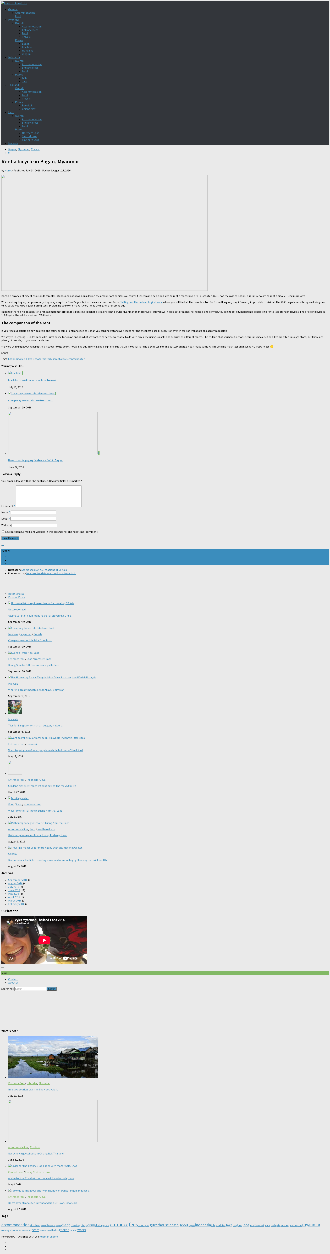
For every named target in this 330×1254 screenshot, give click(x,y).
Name (5, 512)
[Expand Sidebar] (2, 545)
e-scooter (36, 359)
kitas (223, 1225)
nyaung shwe (8, 1230)
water (81, 1230)
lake (229, 1225)
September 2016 (18, 880)
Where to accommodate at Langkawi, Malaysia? (36, 689)
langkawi (237, 1225)
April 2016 (14, 897)
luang (268, 1225)
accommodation (15, 1224)
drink (91, 1225)
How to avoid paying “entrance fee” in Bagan (35, 460)
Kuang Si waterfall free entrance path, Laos (33, 665)
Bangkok (27, 105)
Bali (24, 78)
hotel (184, 1225)
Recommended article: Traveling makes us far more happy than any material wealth (57, 860)
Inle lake (27, 47)
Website (6, 525)
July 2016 (13, 886)
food (141, 1225)
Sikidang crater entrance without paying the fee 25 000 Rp (42, 786)
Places (19, 40)
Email (5, 518)
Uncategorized (17, 609)
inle (213, 1225)
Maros (8, 170)
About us (13, 982)
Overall (19, 23)
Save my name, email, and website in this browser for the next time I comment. (51, 531)
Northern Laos (30, 133)
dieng (84, 1225)
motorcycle (62, 359)
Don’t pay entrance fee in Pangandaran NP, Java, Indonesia (42, 1203)
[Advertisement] (165, 583)
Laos (11, 112)
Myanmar (13, 19)
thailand (55, 1230)
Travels (26, 36)
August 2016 (15, 883)
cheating (75, 1225)
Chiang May (28, 109)
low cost (259, 1225)
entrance (119, 1224)
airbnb (33, 1225)
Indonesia (14, 57)
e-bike (27, 359)
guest (147, 1225)
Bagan (26, 43)
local (252, 1225)
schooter (79, 359)
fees (133, 1224)
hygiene (192, 1225)
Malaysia (13, 143)
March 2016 (14, 900)
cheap (65, 1225)
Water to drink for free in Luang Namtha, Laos (35, 810)
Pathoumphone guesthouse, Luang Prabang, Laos (37, 835)
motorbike (48, 359)
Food (18, 16)
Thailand (13, 84)
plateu (18, 1230)
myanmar (311, 1224)
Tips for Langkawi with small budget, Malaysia (35, 725)
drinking (99, 1225)
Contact (13, 979)
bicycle (19, 359)
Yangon (26, 54)
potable (25, 1230)
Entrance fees (30, 30)
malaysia (275, 1225)
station (48, 1230)
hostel (174, 1224)
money (284, 1225)
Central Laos (29, 136)
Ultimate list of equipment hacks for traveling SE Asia (40, 615)
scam (35, 1230)
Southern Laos (30, 139)
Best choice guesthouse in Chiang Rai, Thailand (36, 1153)
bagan (11, 359)
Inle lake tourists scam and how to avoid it (34, 380)
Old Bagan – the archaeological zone (141, 302)
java (218, 1225)
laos (246, 1224)
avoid (44, 1225)
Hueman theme (48, 1236)
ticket (64, 1230)
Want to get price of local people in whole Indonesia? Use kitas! (45, 750)
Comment (8, 506)
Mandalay (27, 50)
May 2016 (13, 893)
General (13, 9)
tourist (73, 1230)
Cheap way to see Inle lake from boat (30, 400)
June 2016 (14, 890)
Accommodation (25, 12)
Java (24, 81)
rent (71, 359)
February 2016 (16, 904)
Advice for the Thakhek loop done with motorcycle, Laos (41, 1178)
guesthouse (159, 1224)
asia (38, 1225)
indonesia (203, 1224)
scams (42, 1230)
